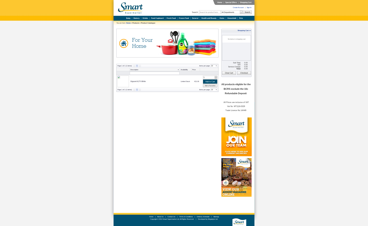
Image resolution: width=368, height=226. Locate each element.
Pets (241, 18)
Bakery (137, 18)
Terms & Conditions (186, 217)
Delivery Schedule (203, 217)
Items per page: (204, 66)
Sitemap (216, 217)
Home (219, 2)
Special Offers (231, 2)
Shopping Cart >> (244, 30)
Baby (128, 18)
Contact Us (171, 217)
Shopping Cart (246, 2)
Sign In (249, 7)
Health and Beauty (208, 18)
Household (231, 18)
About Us (160, 217)
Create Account (238, 7)
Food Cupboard (157, 18)
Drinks (145, 18)
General (195, 18)
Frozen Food (184, 18)
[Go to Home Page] (131, 7)
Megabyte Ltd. (213, 219)
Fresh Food (171, 18)
